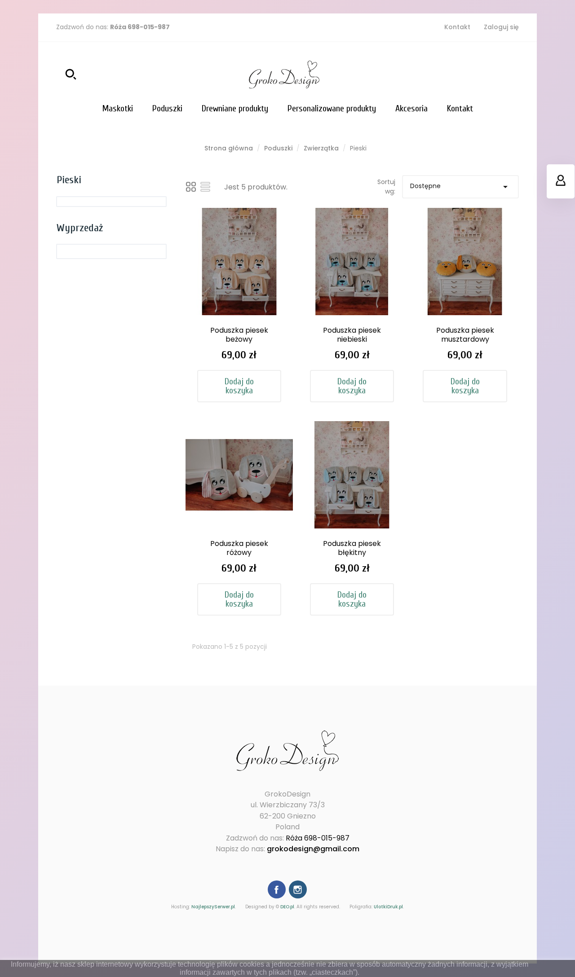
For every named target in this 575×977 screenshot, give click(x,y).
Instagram (298, 889)
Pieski (69, 180)
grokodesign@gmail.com (313, 849)
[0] (510, 74)
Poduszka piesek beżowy (239, 334)
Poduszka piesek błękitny (352, 548)
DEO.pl (287, 906)
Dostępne (460, 186)
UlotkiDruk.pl (388, 906)
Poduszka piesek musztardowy (465, 334)
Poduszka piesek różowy (239, 548)
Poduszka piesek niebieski (352, 334)
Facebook (277, 889)
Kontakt (457, 26)
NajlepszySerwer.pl (213, 906)
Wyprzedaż (80, 228)
